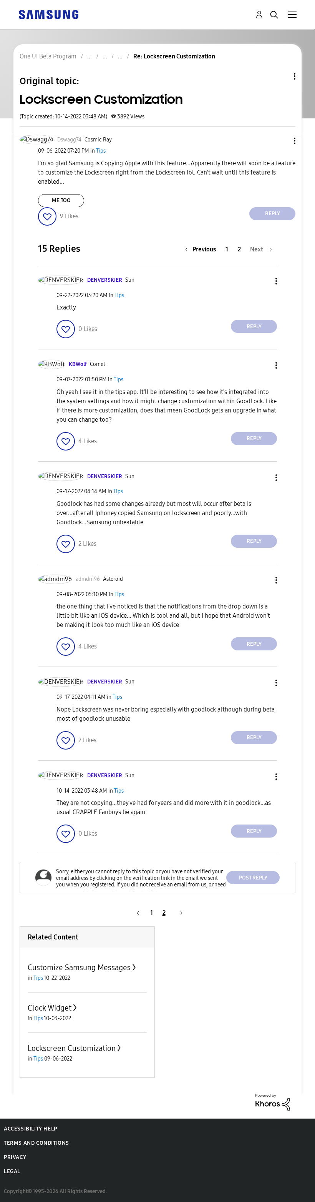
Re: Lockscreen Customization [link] (174, 56)
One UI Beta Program (48, 56)
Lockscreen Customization (72, 1048)
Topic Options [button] (281, 76)
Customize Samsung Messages (79, 967)
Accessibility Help (30, 1129)
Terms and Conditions (36, 1143)
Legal (12, 1171)
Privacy (15, 1157)
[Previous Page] (137, 913)
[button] (282, 141)
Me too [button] (61, 200)
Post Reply (253, 877)
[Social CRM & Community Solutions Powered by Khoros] (272, 1102)
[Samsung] (48, 14)
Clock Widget (49, 1007)
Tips (101, 151)
